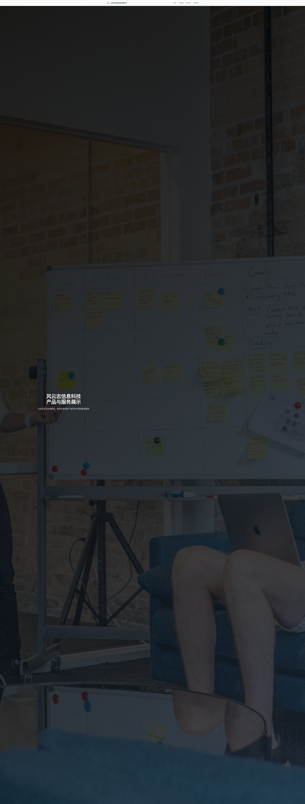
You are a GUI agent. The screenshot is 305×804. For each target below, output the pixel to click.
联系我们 (196, 3)
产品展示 (181, 3)
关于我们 (188, 3)
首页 (175, 3)
